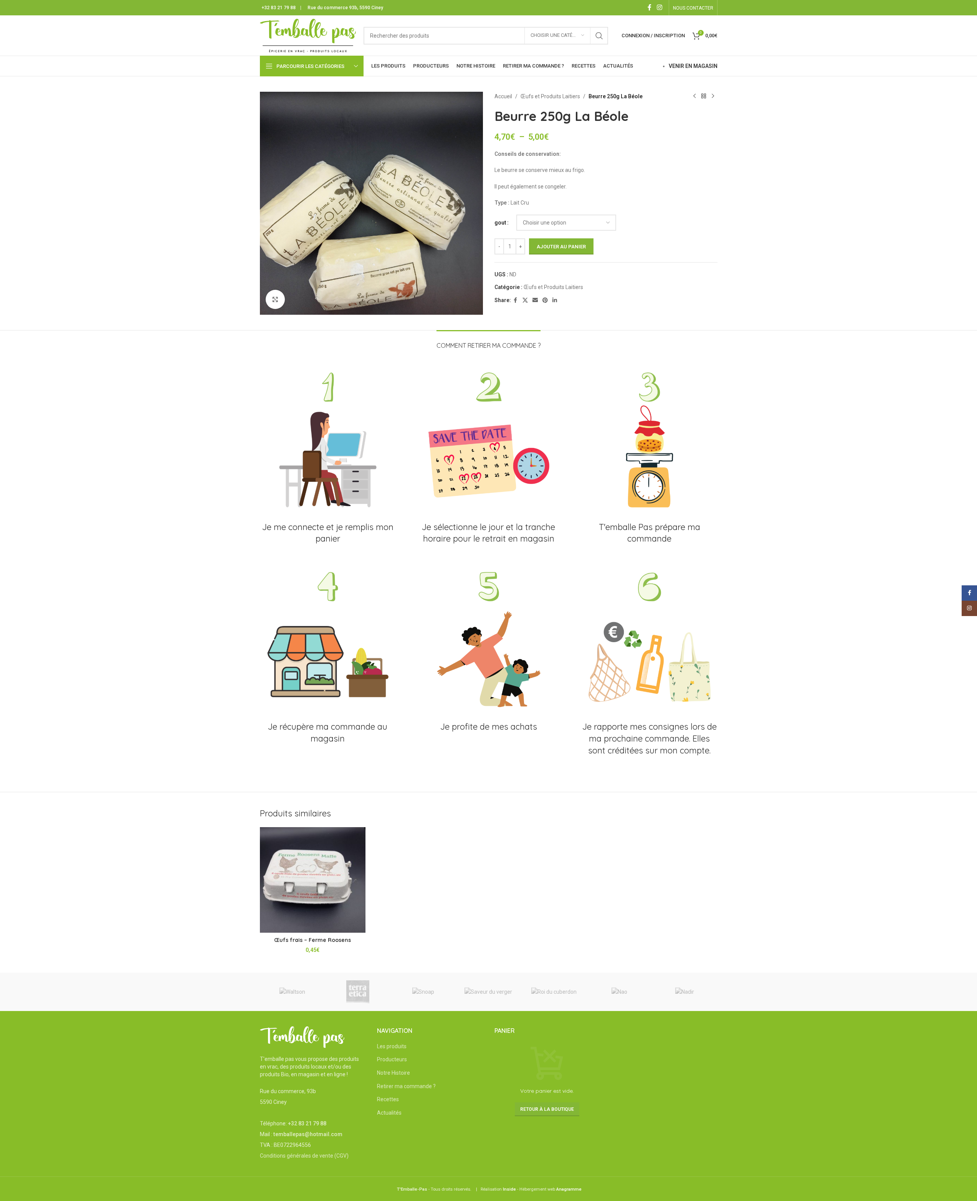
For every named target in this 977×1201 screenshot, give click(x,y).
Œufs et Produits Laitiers (550, 96)
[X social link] (525, 300)
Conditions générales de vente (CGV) (304, 1156)
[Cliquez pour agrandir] (275, 299)
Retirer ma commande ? (406, 1086)
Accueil (503, 96)
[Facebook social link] (649, 7)
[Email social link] (535, 300)
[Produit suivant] (712, 96)
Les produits (392, 1046)
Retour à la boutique (547, 1109)
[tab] (488, 342)
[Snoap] (423, 992)
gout (500, 223)
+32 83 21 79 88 (278, 7)
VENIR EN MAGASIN (693, 66)
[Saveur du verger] (488, 992)
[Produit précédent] (694, 96)
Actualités (389, 1113)
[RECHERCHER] (599, 36)
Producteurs (392, 1059)
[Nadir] (684, 992)
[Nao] (619, 992)
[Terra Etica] (357, 992)
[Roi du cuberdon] (554, 992)
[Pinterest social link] (545, 300)
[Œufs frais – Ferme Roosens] (313, 880)
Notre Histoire (393, 1073)
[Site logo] (308, 35)
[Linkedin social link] (554, 300)
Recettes (388, 1099)
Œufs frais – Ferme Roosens (312, 940)
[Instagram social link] (659, 7)
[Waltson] (292, 992)
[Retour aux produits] (703, 96)
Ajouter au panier (561, 246)
